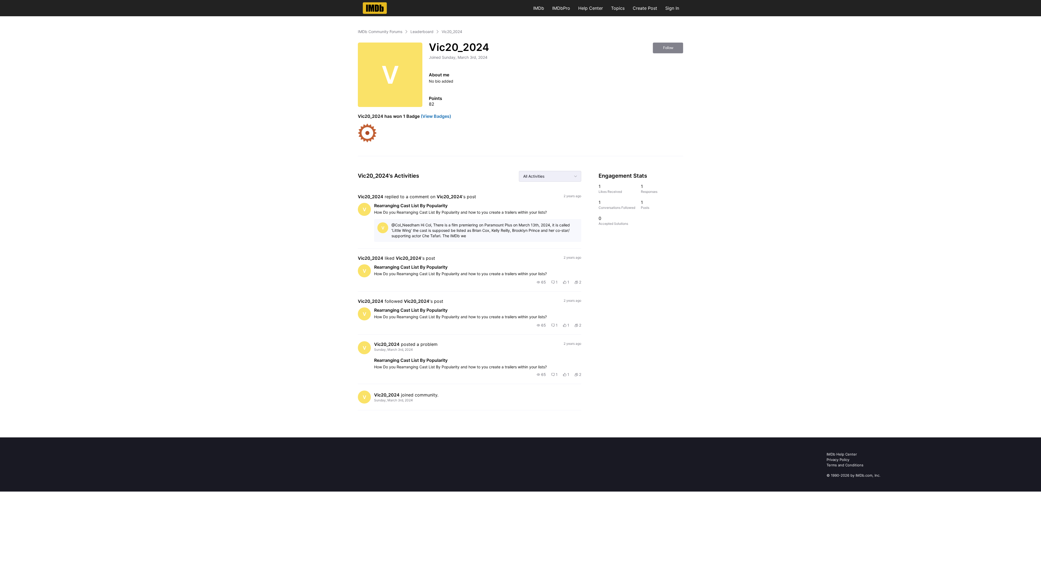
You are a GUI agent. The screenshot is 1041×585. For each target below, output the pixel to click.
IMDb (538, 8)
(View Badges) (435, 116)
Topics (618, 8)
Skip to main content (22, 4)
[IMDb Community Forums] (375, 8)
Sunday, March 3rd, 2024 (393, 349)
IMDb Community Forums (380, 31)
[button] (541, 282)
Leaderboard (421, 31)
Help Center (590, 8)
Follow (668, 48)
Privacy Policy (838, 459)
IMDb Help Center (842, 454)
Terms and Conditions (845, 465)
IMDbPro (561, 8)
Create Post (645, 8)
